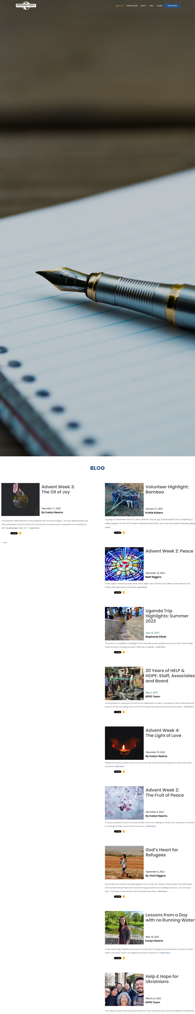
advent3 (15, 479)
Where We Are (131, 6)
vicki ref (120, 841)
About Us (119, 6)
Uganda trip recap (126, 603)
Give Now (172, 5)
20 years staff (123, 662)
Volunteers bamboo (126, 479)
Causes (159, 6)
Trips (151, 6)
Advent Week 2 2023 (126, 543)
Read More (34, 528)
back (5, 543)
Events (143, 6)
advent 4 (119, 722)
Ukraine (119, 968)
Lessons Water (123, 907)
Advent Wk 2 (122, 782)
